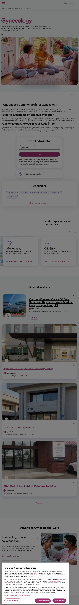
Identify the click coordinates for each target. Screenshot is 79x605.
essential (33, 573)
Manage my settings (13, 600)
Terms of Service (25, 595)
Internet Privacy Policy (11, 595)
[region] (35, 583)
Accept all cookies (59, 600)
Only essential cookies (43, 600)
